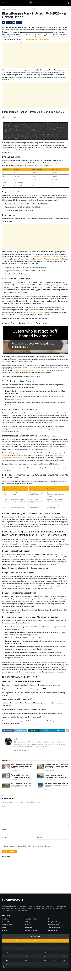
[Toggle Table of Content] (14, 117)
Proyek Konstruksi (11, 9)
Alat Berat (5, 919)
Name (4, 829)
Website (39, 838)
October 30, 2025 (15, 770)
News (49, 919)
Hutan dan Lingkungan (32, 919)
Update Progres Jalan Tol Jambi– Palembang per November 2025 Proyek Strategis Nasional (21, 785)
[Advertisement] (35, 55)
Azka (16, 739)
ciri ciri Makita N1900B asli (35, 312)
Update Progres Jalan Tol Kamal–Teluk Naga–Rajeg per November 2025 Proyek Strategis (21, 766)
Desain (4, 928)
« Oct (3, 967)
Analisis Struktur (7, 922)
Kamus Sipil (28, 925)
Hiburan (4, 931)
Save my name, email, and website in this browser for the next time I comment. (28, 846)
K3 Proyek (28, 922)
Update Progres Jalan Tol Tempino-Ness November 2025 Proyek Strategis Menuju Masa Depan (22, 775)
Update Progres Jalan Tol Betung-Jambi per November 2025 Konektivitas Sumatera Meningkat (56, 775)
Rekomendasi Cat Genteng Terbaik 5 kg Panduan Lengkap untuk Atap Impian (56, 785)
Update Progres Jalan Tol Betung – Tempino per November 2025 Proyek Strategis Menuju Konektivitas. (56, 766)
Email (4, 838)
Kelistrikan (28, 928)
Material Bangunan (31, 931)
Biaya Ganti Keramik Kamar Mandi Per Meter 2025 (28, 370)
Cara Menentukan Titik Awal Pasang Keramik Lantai (44, 257)
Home (3, 9)
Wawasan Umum (53, 931)
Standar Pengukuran (54, 928)
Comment (6, 806)
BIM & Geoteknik (7, 925)
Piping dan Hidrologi (54, 922)
